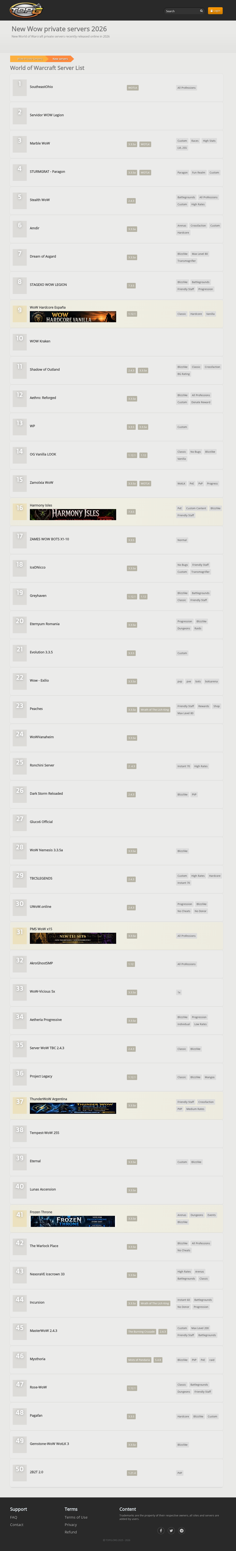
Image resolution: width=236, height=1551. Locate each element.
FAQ (13, 1517)
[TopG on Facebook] (161, 1530)
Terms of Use (76, 1517)
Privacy (71, 1524)
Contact (16, 1524)
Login (216, 10)
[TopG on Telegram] (181, 1530)
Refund (71, 1532)
